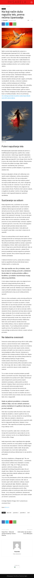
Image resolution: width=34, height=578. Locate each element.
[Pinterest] (11, 24)
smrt (28, 512)
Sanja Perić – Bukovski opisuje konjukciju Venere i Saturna (9, 533)
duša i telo (9, 512)
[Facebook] (3, 24)
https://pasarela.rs (17, 553)
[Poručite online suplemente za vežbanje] (17, 569)
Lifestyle (8, 6)
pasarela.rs (15, 512)
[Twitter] (7, 24)
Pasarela (5, 20)
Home (3, 6)
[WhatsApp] (14, 24)
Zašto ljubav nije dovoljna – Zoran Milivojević (25, 532)
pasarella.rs (23, 512)
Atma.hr (7, 507)
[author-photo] (17, 549)
